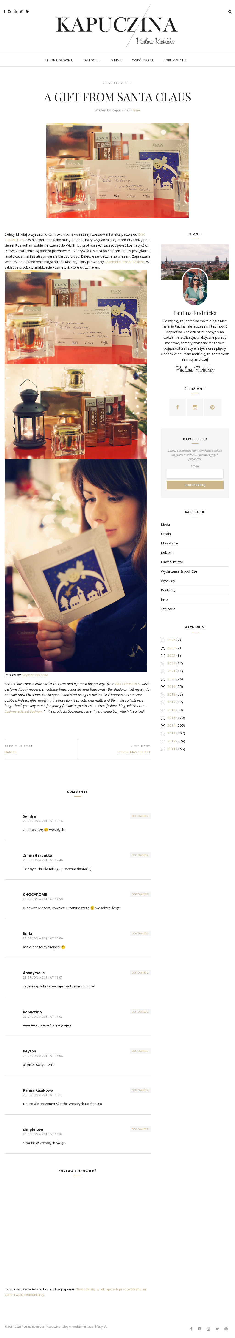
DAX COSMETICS (127, 683)
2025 (171, 639)
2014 (171, 725)
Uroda (166, 533)
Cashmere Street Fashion (125, 261)
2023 (171, 655)
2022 (171, 663)
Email (195, 466)
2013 (171, 733)
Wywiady (168, 580)
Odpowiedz (140, 816)
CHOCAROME (35, 894)
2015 (171, 717)
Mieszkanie (169, 543)
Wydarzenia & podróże (179, 571)
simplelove (33, 1129)
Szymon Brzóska (35, 674)
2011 (171, 748)
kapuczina (32, 1011)
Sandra (29, 816)
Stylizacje (168, 608)
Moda (165, 524)
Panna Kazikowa (38, 1090)
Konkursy (168, 590)
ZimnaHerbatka (37, 855)
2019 (171, 686)
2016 (171, 709)
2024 (171, 647)
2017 (171, 702)
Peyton (29, 1051)
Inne (136, 110)
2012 (171, 741)
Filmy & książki (172, 562)
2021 (171, 671)
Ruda (27, 933)
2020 (171, 678)
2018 (171, 694)
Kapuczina (120, 110)
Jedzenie (167, 552)
